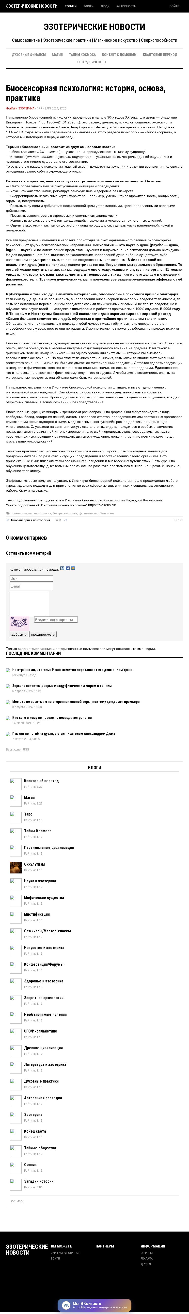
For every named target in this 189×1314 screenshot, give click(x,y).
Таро (28, 814)
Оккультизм (34, 864)
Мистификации (37, 914)
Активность (126, 6)
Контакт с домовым (119, 55)
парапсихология (39, 513)
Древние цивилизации (43, 1048)
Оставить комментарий (28, 553)
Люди (105, 6)
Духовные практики (41, 1081)
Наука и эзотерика (20, 108)
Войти (174, 6)
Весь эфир (13, 749)
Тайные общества (40, 1148)
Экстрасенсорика (65, 513)
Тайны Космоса (82, 55)
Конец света (35, 1131)
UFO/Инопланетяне (40, 1031)
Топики (71, 6)
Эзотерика (33, 1114)
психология (19, 513)
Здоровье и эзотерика (43, 981)
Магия (57, 55)
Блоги (89, 6)
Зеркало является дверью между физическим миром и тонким (62, 686)
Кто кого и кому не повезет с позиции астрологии (52, 718)
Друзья (146, 1264)
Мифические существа (44, 897)
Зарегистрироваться (65, 1253)
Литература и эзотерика (45, 1064)
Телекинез (107, 513)
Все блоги (16, 1201)
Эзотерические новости (32, 6)
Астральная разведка (43, 1098)
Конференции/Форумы (43, 964)
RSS (26, 749)
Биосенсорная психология (30, 520)
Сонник (30, 1164)
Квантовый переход (160, 55)
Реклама (147, 1258)
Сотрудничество (91, 62)
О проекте (148, 1253)
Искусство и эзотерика (44, 947)
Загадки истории (38, 1181)
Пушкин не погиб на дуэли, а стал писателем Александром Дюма (63, 734)
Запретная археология (43, 997)
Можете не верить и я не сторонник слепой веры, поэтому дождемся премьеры (76, 702)
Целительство (88, 513)
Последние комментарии (33, 653)
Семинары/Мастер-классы (47, 931)
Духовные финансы (29, 55)
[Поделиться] (65, 520)
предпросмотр (43, 634)
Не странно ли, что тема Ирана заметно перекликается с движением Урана (72, 670)
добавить (19, 634)
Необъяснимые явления (45, 1014)
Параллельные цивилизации (49, 847)
